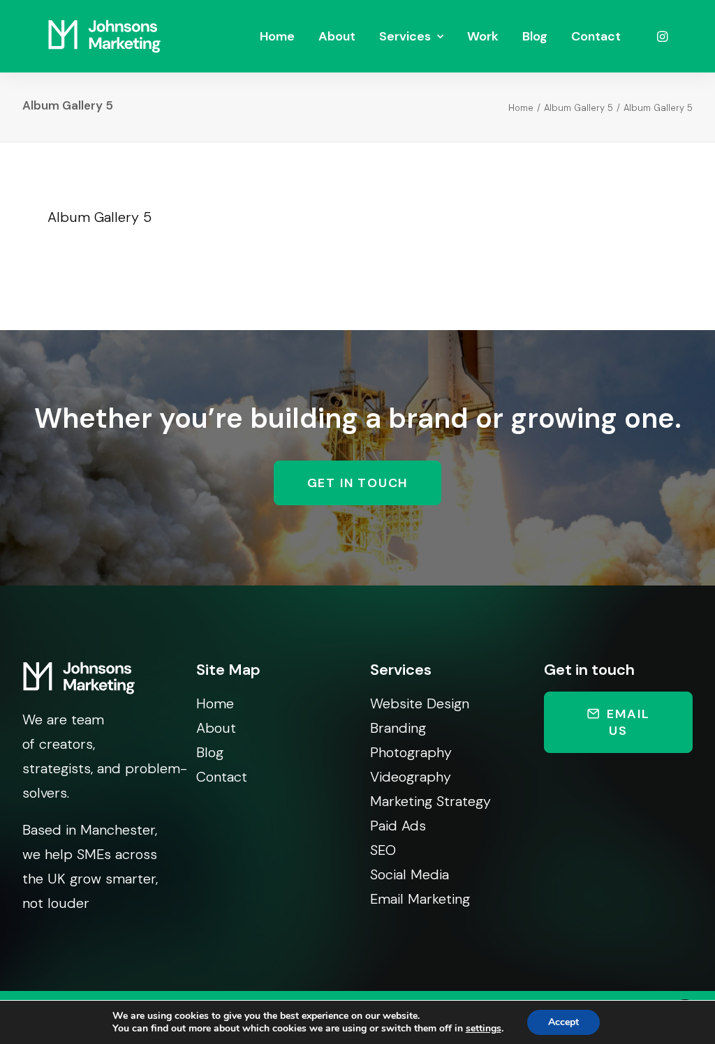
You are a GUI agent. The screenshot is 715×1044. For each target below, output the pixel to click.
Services (405, 36)
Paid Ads (398, 825)
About (336, 36)
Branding (398, 728)
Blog (534, 36)
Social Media (409, 874)
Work (483, 36)
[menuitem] (277, 36)
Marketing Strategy (430, 801)
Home (277, 36)
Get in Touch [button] (357, 483)
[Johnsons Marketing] (104, 36)
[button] (661, 36)
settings (483, 1028)
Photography (411, 752)
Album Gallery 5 (578, 108)
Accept (563, 1022)
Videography (410, 777)
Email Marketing (420, 899)
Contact (596, 36)
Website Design (419, 703)
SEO (383, 850)
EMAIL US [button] (630, 722)
